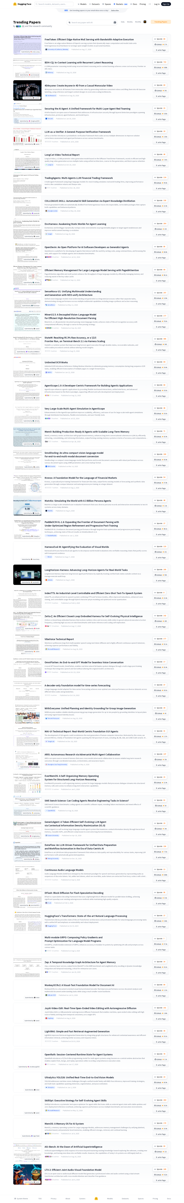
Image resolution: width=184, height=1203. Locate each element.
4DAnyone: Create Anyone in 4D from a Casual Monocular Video (79, 85)
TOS (40, 1198)
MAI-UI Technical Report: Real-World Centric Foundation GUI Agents (81, 731)
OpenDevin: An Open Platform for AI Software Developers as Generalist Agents (87, 247)
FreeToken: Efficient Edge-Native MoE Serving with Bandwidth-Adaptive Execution (89, 39)
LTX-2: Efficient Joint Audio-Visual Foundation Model (73, 1169)
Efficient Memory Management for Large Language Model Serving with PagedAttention (92, 270)
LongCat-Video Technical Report (62, 154)
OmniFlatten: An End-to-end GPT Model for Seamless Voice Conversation (84, 662)
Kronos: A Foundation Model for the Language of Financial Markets (81, 477)
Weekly (130, 22)
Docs (135, 4)
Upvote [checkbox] (161, 39)
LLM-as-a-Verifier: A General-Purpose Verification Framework (78, 131)
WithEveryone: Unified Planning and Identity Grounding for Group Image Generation (90, 708)
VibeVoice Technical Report (59, 639)
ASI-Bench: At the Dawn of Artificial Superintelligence (73, 1146)
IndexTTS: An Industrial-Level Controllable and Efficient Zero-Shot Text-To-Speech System (93, 593)
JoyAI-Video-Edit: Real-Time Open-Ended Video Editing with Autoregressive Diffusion (90, 1008)
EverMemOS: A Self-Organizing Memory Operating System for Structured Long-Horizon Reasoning (72, 777)
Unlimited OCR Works (56, 362)
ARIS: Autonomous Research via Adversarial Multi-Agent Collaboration (82, 754)
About (68, 1198)
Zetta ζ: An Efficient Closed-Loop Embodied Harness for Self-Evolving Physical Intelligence (94, 616)
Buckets (121, 4)
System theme (22, 1198)
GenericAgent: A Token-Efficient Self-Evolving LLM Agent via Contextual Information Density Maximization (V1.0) (75, 823)
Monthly (138, 22)
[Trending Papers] (145, 22)
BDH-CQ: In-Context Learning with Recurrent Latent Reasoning (79, 62)
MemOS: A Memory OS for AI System (64, 1123)
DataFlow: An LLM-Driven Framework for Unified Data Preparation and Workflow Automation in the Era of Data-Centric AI (80, 846)
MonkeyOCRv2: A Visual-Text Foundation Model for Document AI (79, 985)
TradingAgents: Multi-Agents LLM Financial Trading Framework (79, 177)
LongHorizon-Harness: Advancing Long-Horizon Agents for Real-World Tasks (86, 569)
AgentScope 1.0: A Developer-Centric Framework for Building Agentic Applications (89, 385)
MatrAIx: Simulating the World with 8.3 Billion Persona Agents (78, 500)
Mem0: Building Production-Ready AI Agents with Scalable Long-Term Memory (87, 431)
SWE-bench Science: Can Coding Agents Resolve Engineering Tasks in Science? (87, 800)
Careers (82, 1198)
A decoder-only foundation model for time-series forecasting (77, 685)
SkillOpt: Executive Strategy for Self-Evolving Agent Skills (76, 1100)
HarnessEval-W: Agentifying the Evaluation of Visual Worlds (77, 546)
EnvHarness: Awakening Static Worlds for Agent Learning (75, 223)
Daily (123, 22)
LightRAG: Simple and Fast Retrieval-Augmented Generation (77, 1031)
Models (83, 4)
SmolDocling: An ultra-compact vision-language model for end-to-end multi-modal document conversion (74, 454)
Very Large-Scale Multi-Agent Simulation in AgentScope (75, 408)
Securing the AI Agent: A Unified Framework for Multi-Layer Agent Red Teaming (87, 108)
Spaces (108, 4)
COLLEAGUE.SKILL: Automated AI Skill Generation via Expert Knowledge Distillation (90, 200)
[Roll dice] (115, 22)
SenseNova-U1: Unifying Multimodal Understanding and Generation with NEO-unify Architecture (73, 293)
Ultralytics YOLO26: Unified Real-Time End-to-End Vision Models (79, 1077)
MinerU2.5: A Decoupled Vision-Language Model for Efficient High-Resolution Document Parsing (70, 316)
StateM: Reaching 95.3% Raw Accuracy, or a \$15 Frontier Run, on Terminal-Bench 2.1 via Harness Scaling (75, 339)
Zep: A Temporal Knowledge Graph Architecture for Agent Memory (80, 962)
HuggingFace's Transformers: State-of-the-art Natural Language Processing (86, 915)
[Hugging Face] (96, 1198)
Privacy (53, 1198)
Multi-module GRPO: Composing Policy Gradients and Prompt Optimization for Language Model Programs (73, 939)
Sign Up (166, 4)
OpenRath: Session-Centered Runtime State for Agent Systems (79, 1054)
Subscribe (115, 10)
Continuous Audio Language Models (64, 869)
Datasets (96, 4)
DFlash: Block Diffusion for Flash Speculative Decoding (74, 892)
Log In (157, 4)
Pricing (143, 4)
